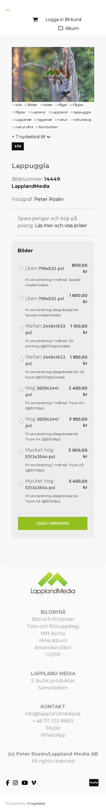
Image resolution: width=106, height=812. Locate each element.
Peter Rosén (49, 199)
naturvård (24, 127)
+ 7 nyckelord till (28, 136)
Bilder (32, 104)
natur (63, 119)
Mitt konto (53, 633)
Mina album (53, 640)
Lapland (38, 112)
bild (19, 104)
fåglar (21, 112)
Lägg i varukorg (53, 523)
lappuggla (82, 112)
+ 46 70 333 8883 (53, 721)
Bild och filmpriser (53, 619)
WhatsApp (53, 735)
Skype (53, 728)
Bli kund (73, 19)
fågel (63, 104)
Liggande (24, 119)
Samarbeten (53, 688)
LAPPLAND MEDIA (53, 673)
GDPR (53, 655)
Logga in (54, 19)
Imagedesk (36, 803)
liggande (44, 119)
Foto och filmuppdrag (53, 626)
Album (72, 28)
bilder (48, 104)
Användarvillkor (53, 647)
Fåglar (78, 104)
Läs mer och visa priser (61, 225)
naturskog (82, 119)
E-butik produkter (53, 681)
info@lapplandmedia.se (53, 714)
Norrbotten (48, 127)
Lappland (59, 112)
